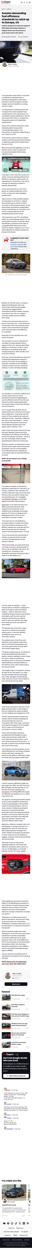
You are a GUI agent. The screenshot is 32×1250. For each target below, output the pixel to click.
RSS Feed (26, 1239)
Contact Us (7, 1235)
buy (11, 246)
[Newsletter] (21, 2)
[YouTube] (4, 1223)
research (13, 244)
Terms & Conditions (17, 1239)
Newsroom (19, 1228)
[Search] (24, 2)
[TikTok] (16, 1223)
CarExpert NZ (23, 1235)
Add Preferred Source (17, 1076)
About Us (11, 1228)
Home (3, 9)
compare (20, 244)
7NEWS (15, 1235)
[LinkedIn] (24, 1223)
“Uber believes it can (9, 901)
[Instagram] (12, 1223)
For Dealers (24, 1231)
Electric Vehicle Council (12, 652)
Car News (8, 9)
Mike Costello (12, 64)
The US (4, 199)
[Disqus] (16, 1109)
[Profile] (27, 2)
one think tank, (10, 497)
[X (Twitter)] (20, 1223)
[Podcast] (28, 1223)
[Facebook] (8, 1223)
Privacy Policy (6, 1239)
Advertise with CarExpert (11, 1231)
